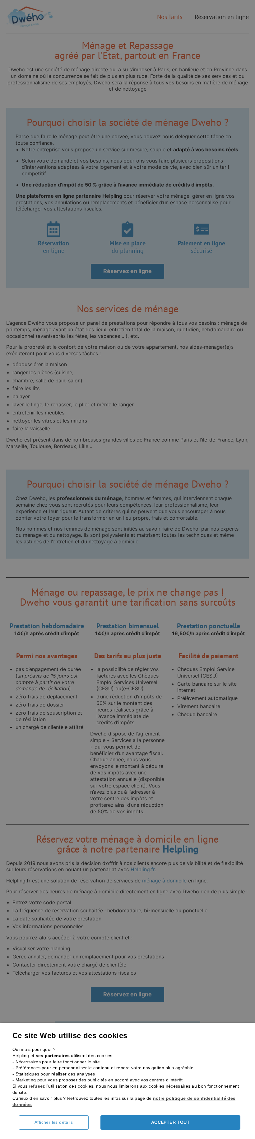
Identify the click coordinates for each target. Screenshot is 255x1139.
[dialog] (127, 569)
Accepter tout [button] (170, 1122)
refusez (37, 1086)
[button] (58, 1122)
